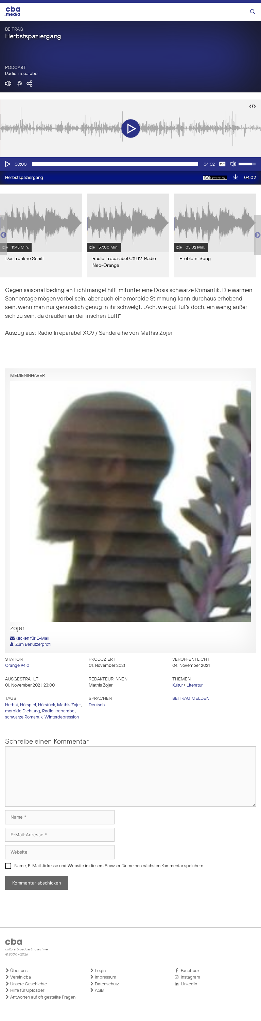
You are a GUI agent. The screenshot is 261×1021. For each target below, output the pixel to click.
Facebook (189, 971)
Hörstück (46, 705)
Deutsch (97, 705)
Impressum (105, 977)
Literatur (195, 685)
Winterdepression (62, 717)
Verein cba (20, 977)
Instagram (189, 977)
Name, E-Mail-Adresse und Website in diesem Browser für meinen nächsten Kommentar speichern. (109, 866)
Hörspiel (28, 705)
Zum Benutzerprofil (32, 644)
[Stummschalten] (233, 164)
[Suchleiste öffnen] (252, 12)
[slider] (115, 164)
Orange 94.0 (17, 665)
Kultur (177, 685)
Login (100, 971)
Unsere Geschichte (28, 984)
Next (257, 235)
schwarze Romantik (23, 717)
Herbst (11, 705)
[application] (130, 164)
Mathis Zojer (69, 705)
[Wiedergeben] (7, 164)
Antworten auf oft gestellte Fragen (42, 997)
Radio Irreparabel (21, 74)
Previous (3, 235)
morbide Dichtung (22, 711)
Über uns (18, 971)
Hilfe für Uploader (26, 990)
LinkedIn (188, 984)
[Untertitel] (222, 164)
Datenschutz (106, 984)
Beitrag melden (190, 698)
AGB (99, 990)
